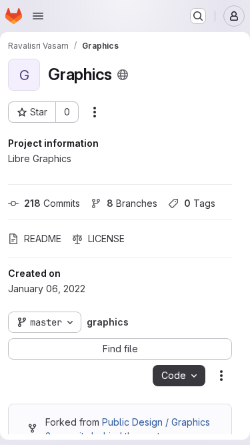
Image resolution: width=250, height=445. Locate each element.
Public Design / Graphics (156, 422)
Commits (52, 203)
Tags (199, 203)
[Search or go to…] (198, 16)
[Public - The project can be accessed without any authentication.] (122, 74)
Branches (132, 203)
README (42, 238)
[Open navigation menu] (38, 16)
